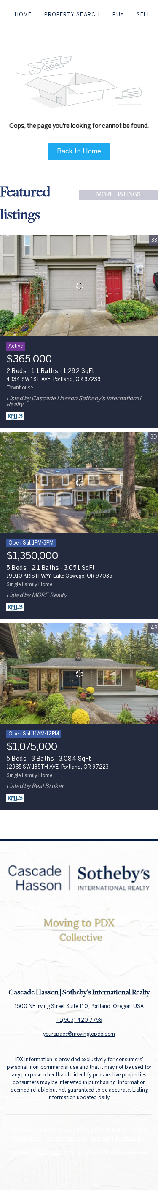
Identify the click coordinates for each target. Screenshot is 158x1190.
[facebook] (62, 968)
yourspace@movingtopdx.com (79, 1034)
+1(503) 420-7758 (79, 1020)
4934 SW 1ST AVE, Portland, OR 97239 (53, 379)
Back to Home (79, 151)
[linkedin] (79, 968)
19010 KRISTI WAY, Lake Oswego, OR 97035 (59, 576)
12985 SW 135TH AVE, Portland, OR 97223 (57, 767)
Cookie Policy (110, 1131)
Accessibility (130, 1138)
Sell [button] (143, 15)
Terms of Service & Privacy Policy (51, 1131)
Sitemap (100, 1138)
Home (23, 15)
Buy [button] (118, 15)
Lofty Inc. (49, 1152)
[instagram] (96, 968)
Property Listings (66, 1138)
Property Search (72, 15)
